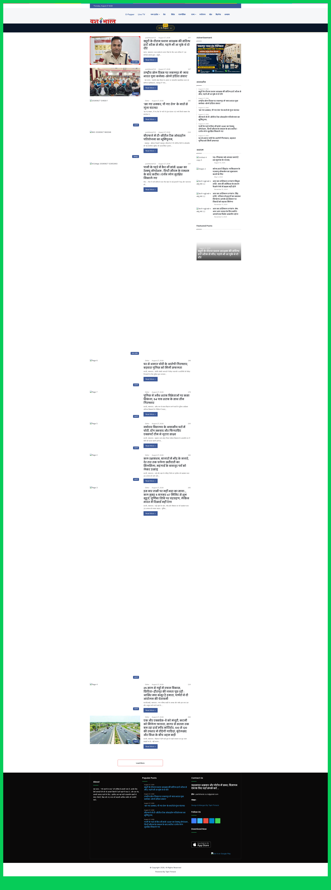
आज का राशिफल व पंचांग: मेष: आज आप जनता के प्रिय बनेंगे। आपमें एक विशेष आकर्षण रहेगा (225, 211)
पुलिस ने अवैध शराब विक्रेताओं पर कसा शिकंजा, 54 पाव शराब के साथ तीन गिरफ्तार (166, 399)
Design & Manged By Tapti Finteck (205, 805)
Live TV (141, 14)
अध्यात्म (227, 14)
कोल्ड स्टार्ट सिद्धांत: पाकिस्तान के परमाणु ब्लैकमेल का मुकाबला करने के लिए (226, 172)
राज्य (192, 14)
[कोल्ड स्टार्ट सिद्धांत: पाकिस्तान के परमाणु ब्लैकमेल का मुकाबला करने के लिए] (204, 172)
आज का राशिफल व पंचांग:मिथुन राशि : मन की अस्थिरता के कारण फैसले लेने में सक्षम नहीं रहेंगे (226, 184)
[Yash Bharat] (103, 20)
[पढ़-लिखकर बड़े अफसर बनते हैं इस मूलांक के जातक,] (204, 161)
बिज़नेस (218, 14)
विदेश (173, 14)
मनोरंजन (203, 14)
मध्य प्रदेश (154, 14)
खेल (210, 14)
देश (164, 14)
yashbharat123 (150, 38)
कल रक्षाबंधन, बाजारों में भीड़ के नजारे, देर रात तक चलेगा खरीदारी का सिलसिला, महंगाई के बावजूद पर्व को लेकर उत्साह (166, 464)
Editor (147, 101)
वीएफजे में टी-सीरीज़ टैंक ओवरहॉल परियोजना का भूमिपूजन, (164, 137)
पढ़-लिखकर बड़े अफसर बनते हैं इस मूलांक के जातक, (225, 158)
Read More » (150, 60)
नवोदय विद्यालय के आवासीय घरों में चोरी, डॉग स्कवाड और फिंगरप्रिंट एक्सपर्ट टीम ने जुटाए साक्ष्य (164, 430)
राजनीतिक (182, 14)
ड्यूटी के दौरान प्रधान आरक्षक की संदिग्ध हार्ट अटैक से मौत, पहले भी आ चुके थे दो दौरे (167, 44)
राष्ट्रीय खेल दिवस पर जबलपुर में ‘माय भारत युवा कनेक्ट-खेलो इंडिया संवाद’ (166, 74)
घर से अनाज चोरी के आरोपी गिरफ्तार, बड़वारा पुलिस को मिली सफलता (166, 366)
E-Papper (130, 14)
